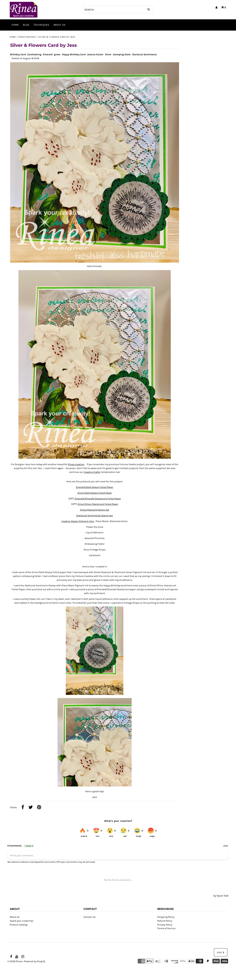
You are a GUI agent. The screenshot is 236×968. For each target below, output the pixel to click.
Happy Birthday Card (74, 54)
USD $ (220, 952)
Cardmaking (34, 54)
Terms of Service (166, 928)
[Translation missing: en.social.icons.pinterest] (39, 807)
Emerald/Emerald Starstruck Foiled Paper (98, 498)
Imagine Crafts (92, 472)
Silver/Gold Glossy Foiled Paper (94, 492)
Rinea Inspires (27, 37)
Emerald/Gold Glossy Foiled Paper (94, 487)
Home (15, 24)
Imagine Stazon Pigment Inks (77, 521)
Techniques (41, 24)
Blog (26, 24)
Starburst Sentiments (144, 54)
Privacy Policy (164, 924)
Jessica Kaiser (95, 54)
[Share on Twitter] (30, 807)
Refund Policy (164, 920)
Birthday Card (18, 54)
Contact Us (90, 917)
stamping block (122, 54)
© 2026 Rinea (14, 961)
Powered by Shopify (34, 961)
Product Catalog (18, 924)
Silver (108, 54)
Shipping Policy (165, 917)
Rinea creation (76, 464)
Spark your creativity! (21, 920)
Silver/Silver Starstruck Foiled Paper (98, 504)
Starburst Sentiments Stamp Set (94, 515)
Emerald (48, 54)
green (57, 54)
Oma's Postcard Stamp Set (94, 509)
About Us (59, 24)
